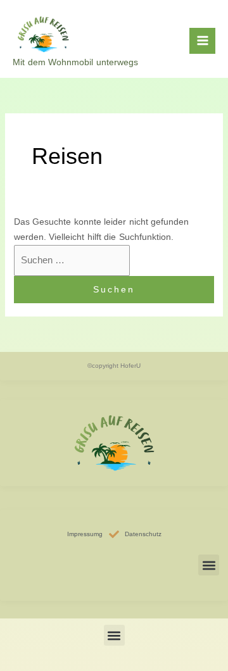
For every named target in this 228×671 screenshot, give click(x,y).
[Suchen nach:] (72, 260)
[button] (208, 565)
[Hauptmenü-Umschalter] (202, 41)
